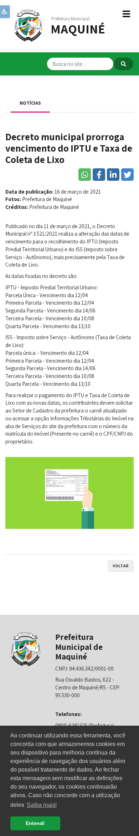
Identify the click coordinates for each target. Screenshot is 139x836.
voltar (120, 565)
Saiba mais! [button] (42, 805)
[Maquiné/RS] (28, 25)
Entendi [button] (35, 823)
